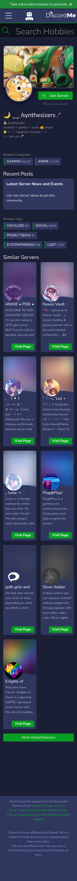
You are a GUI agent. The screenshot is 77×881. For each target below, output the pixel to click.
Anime (48, 161)
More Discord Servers (38, 737)
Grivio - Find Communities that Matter (32, 810)
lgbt (55, 244)
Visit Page (23, 346)
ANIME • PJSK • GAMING (19, 307)
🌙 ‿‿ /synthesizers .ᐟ (32, 115)
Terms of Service (26, 815)
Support (38, 819)
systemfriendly (23, 244)
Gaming (19, 161)
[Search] (5, 30)
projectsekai (21, 235)
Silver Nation (54, 587)
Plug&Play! (52, 492)
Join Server (59, 95)
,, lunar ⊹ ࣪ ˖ (15, 492)
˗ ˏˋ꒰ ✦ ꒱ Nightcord (14, 401)
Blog (66, 815)
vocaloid (17, 225)
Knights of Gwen (14, 684)
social (46, 225)
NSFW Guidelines (50, 815)
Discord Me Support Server (48, 806)
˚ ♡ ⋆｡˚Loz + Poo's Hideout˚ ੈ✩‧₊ (56, 405)
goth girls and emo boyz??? (17, 590)
